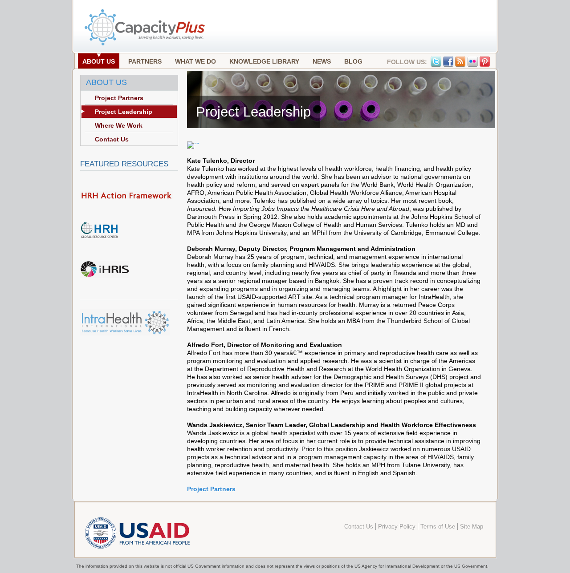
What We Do (195, 61)
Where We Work (118, 125)
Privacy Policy (396, 527)
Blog (353, 61)
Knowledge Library (264, 61)
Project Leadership (123, 111)
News (322, 61)
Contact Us (112, 139)
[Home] (146, 44)
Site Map (471, 527)
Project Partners (211, 488)
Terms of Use (437, 527)
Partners (145, 61)
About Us (98, 61)
